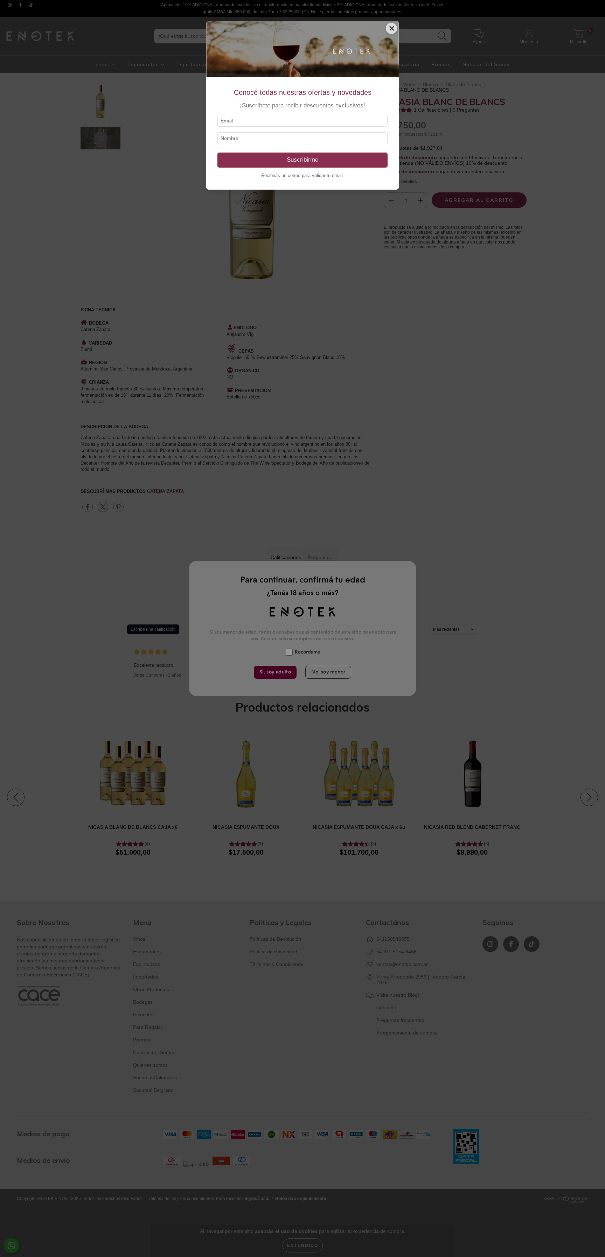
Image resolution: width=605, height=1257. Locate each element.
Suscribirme (302, 159)
